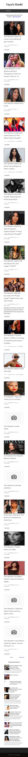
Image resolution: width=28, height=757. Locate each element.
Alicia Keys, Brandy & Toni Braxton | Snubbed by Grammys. (14, 517)
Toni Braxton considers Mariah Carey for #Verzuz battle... (14, 579)
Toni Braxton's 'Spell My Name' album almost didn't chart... (13, 611)
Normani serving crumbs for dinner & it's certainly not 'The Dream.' (15, 683)
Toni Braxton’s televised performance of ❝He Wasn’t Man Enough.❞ (13, 135)
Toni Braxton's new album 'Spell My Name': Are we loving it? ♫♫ (14, 643)
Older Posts (21, 657)
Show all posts (17, 16)
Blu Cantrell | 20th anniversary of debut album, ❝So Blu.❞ (15, 707)
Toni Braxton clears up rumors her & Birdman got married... (12, 39)
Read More (7, 49)
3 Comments (6, 492)
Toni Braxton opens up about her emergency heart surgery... (13, 166)
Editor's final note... (14, 675)
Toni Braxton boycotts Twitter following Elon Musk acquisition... (12, 196)
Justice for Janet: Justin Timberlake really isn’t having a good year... (15, 713)
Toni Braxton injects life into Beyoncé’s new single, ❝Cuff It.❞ (13, 263)
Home (11, 657)
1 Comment (19, 141)
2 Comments (6, 46)
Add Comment (7, 81)
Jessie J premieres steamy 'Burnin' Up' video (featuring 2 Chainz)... (16, 667)
